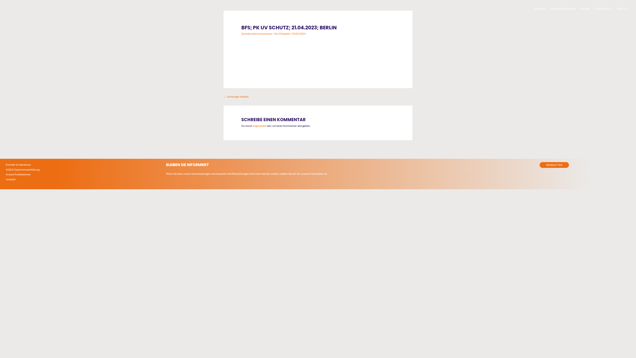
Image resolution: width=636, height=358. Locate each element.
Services (585, 8)
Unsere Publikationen (18, 174)
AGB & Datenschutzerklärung (23, 169)
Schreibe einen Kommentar (256, 33)
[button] (554, 165)
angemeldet (259, 125)
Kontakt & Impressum (18, 164)
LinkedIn (11, 179)
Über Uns (622, 8)
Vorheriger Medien (236, 96)
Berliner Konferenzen (563, 8)
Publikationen (603, 8)
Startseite (540, 8)
